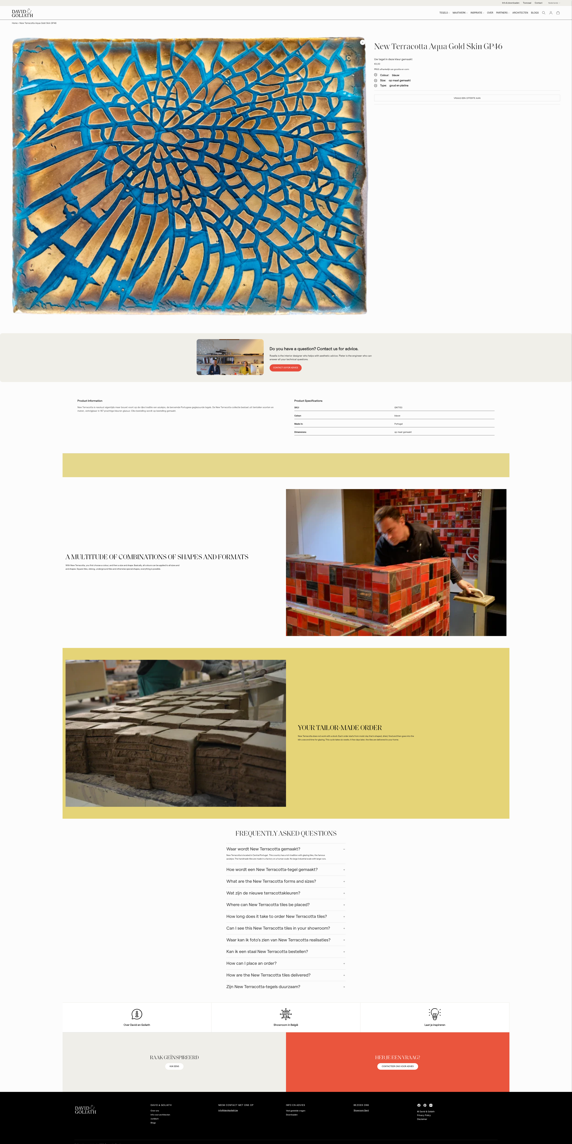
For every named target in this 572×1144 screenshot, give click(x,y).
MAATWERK (459, 13)
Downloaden (292, 1115)
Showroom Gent (361, 1110)
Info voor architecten (160, 1115)
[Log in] (551, 13)
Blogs (153, 1123)
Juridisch (155, 1119)
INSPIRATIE (476, 13)
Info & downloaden (510, 3)
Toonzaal (527, 3)
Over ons (155, 1111)
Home (15, 23)
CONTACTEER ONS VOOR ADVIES (398, 1066)
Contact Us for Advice (285, 368)
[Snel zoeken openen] (544, 13)
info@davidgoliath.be (228, 1110)
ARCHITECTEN (520, 13)
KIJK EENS (174, 1066)
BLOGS (535, 13)
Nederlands (553, 3)
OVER (490, 13)
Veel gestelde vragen (295, 1111)
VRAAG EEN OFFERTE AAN (467, 98)
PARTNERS (502, 13)
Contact (538, 3)
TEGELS (443, 13)
